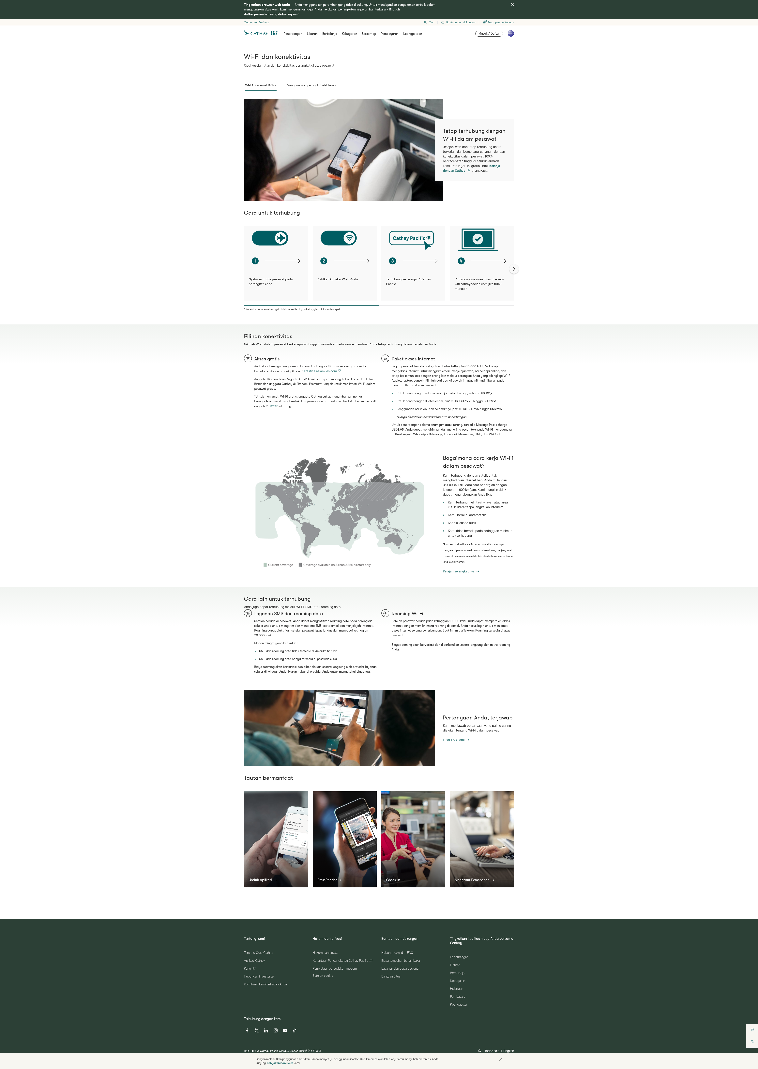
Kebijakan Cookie (278, 1063)
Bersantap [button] (369, 34)
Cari (431, 22)
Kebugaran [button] (349, 34)
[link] (339, 514)
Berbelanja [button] (329, 34)
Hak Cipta (250, 1050)
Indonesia (492, 1051)
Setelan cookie (323, 976)
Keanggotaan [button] (412, 34)
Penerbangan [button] (293, 34)
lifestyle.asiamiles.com (321, 371)
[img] (512, 4)
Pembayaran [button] (390, 34)
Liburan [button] (312, 34)
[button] (263, 880)
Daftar (273, 406)
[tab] (261, 85)
